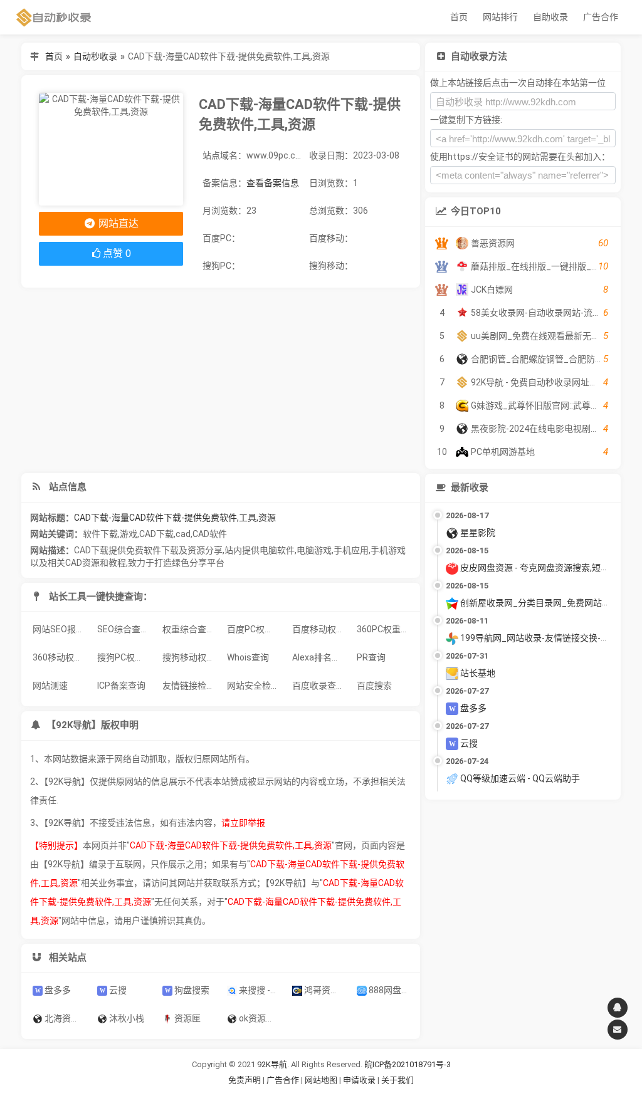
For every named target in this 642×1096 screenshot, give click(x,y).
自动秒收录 (95, 56)
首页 (459, 17)
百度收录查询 (318, 686)
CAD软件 (209, 534)
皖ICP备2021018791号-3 (407, 1064)
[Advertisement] (221, 380)
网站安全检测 (253, 686)
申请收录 (359, 1080)
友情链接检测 (188, 686)
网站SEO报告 (59, 629)
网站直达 (117, 223)
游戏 (128, 534)
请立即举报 (243, 823)
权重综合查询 (188, 629)
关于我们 (397, 1080)
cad (183, 534)
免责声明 (244, 1080)
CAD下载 (156, 534)
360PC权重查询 (385, 629)
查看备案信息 (272, 183)
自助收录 (550, 17)
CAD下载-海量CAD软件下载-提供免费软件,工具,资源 (175, 518)
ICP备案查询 (121, 686)
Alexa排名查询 (320, 657)
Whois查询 (248, 657)
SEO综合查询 (123, 629)
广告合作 (600, 17)
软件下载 (100, 534)
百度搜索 (374, 686)
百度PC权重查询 (255, 629)
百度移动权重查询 (320, 629)
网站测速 (50, 686)
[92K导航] (54, 17)
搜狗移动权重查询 (190, 657)
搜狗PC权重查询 (125, 657)
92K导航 (272, 1064)
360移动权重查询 (61, 657)
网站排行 (500, 17)
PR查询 (371, 657)
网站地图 (322, 1080)
